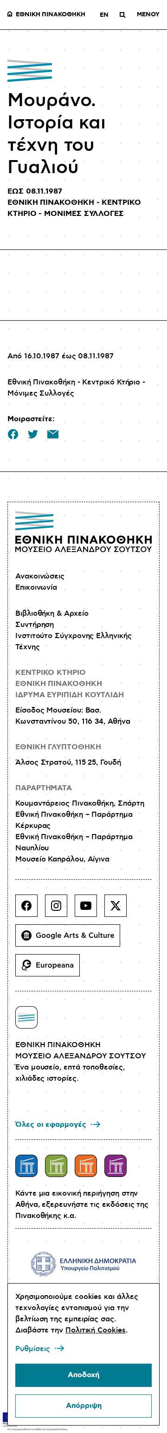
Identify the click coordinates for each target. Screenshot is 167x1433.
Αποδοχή (83, 1375)
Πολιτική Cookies (95, 1330)
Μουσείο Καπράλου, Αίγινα (62, 859)
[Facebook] (30, 909)
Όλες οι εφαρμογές (50, 1125)
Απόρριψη (84, 1406)
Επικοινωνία (36, 587)
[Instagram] (60, 909)
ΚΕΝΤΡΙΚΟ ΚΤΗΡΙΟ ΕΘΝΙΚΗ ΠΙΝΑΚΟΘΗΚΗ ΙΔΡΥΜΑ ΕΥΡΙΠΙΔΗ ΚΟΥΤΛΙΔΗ (69, 684)
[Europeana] (51, 969)
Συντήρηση (34, 624)
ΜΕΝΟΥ (148, 15)
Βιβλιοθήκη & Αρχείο (51, 613)
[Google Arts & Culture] (71, 939)
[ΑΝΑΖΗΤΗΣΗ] (122, 14)
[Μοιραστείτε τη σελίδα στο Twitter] (33, 434)
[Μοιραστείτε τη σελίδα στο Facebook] (13, 434)
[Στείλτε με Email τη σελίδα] (52, 434)
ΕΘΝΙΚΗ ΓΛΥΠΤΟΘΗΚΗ (58, 747)
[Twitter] (119, 909)
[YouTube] (89, 909)
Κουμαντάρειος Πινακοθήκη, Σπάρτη (79, 803)
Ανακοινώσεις (39, 576)
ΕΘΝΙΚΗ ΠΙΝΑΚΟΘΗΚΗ (50, 15)
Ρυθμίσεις (32, 1348)
